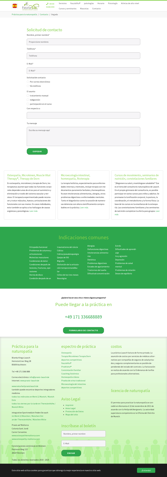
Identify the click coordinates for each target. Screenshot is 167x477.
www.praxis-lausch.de (29, 380)
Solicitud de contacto (36, 77)
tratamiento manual (39, 95)
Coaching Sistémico (70, 373)
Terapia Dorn (85, 356)
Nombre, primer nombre (38, 35)
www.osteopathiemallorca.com (26, 435)
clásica (76, 377)
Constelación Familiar (71, 370)
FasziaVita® (66, 363)
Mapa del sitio (71, 414)
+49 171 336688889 (83, 317)
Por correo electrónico (40, 81)
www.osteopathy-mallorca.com (26, 439)
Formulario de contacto (83, 330)
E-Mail (30, 63)
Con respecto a (33, 108)
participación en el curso (41, 104)
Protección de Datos (74, 411)
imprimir (69, 405)
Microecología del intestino (73, 384)
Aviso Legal (70, 408)
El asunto (31, 91)
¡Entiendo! (146, 470)
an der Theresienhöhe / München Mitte (29, 419)
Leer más (33, 211)
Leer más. (84, 207)
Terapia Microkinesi (70, 356)
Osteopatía (66, 352)
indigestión (35, 99)
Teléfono (31, 48)
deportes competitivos (71, 359)
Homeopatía (67, 377)
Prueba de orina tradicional (73, 380)
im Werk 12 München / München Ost (27, 416)
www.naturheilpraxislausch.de (25, 386)
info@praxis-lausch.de (39, 377)
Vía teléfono (35, 86)
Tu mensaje (32, 123)
